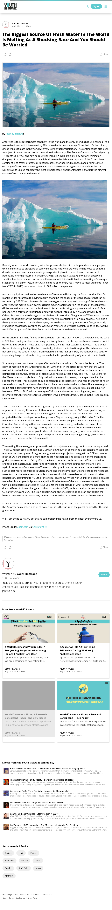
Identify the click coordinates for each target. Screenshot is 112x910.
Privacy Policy (32, 898)
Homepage (7, 894)
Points (38, 894)
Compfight (38, 526)
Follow (104, 574)
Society (8, 853)
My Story (9, 875)
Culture (24, 860)
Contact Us (20, 898)
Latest (38, 860)
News (38, 868)
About (16, 894)
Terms (12, 898)
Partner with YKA (27, 894)
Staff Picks (23, 868)
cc (45, 526)
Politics (33, 853)
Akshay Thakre (14, 133)
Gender (8, 868)
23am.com (22, 526)
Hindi (21, 853)
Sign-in (96, 6)
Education (9, 860)
